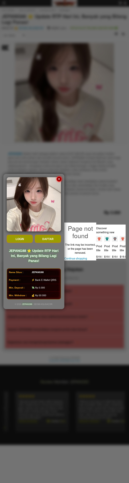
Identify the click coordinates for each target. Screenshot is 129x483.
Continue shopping (75, 258)
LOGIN (20, 239)
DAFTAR (48, 239)
